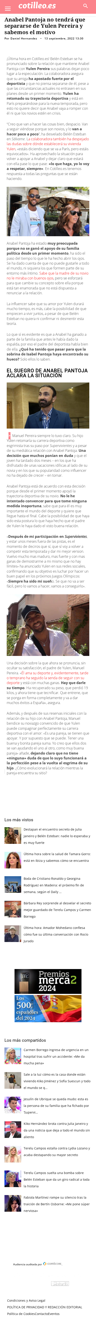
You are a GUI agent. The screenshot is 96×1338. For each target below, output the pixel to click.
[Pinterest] (43, 782)
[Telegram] (64, 782)
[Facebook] (23, 782)
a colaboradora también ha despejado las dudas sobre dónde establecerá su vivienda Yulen (48, 144)
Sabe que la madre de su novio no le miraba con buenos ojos (47, 276)
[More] (74, 782)
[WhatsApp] (53, 782)
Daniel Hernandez (23, 38)
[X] (33, 782)
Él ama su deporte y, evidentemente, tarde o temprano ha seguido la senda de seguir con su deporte (47, 678)
